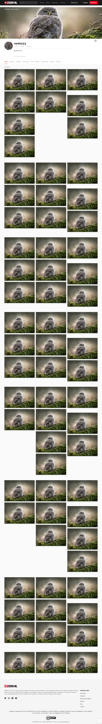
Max (69, 671)
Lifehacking (62, 711)
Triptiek (70, 570)
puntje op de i (41, 544)
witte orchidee (10, 256)
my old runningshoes (12, 331)
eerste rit (71, 282)
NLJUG (62, 713)
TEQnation (67, 713)
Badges (37, 61)
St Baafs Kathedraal (11, 301)
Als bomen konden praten (13, 619)
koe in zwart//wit (42, 428)
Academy (62, 2)
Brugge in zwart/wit (74, 357)
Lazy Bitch (71, 499)
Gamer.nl (73, 711)
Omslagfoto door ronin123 (11, 9)
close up (8, 376)
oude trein (39, 450)
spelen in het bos (73, 622)
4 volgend (28, 46)
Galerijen (11, 61)
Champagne (9, 641)
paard (70, 379)
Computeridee (18, 711)
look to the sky (73, 525)
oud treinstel (9, 428)
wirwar (7, 522)
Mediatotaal (45, 711)
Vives (50, 713)
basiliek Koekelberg (74, 230)
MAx (69, 182)
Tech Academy (44, 713)
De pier (7, 279)
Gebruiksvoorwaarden (85, 698)
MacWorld (55, 711)
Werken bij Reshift (47, 722)
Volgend (58, 61)
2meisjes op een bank (43, 376)
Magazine (55, 2)
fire (37, 499)
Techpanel (67, 711)
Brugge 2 (8, 182)
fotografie (71, 406)
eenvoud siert (41, 473)
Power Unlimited (88, 711)
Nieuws (48, 2)
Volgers (52, 61)
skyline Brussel (41, 226)
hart (37, 256)
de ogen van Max (73, 454)
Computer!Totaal (30, 711)
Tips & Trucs (38, 711)
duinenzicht (40, 204)
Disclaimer (82, 696)
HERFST (39, 111)
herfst (70, 596)
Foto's (6, 61)
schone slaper (9, 133)
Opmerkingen (45, 61)
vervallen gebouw (42, 406)
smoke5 (7, 406)
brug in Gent (72, 305)
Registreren (93, 2)
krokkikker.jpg (9, 499)
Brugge (38, 182)
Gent (6, 111)
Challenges (26, 61)
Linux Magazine (56, 713)
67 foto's (16, 46)
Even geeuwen (73, 645)
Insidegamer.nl (79, 711)
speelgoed (8, 596)
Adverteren (83, 693)
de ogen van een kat (12, 155)
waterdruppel (72, 547)
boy (6, 88)
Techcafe (50, 711)
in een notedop (41, 619)
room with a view (10, 226)
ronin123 (10, 71)
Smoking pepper (41, 596)
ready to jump (72, 114)
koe (69, 432)
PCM (24, 711)
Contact (82, 706)
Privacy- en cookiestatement (61, 722)
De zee (38, 279)
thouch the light (73, 331)
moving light (40, 641)
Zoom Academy (36, 713)
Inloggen (85, 2)
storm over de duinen (75, 256)
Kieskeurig (11, 711)
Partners (82, 701)
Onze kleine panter (11, 671)
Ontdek (42, 2)
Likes (32, 61)
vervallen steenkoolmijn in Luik (45, 331)
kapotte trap (40, 301)
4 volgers (22, 46)
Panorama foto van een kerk (13, 353)
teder (70, 88)
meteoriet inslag (73, 208)
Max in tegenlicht (42, 671)
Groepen (18, 61)
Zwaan (70, 136)
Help (81, 704)
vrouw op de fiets (42, 353)
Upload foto (74, 2)
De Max (7, 204)
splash (38, 522)
